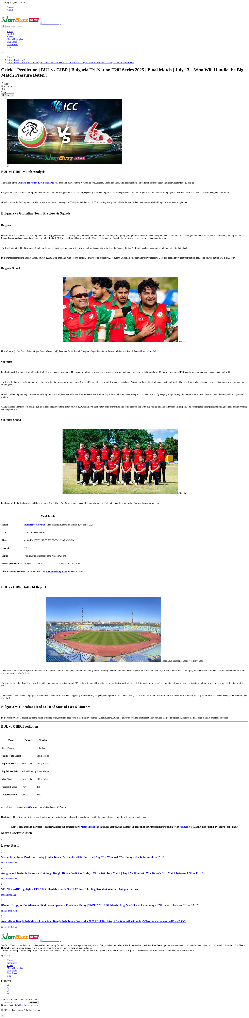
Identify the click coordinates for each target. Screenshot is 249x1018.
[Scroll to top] (3, 1015)
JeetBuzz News (187, 827)
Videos (10, 36)
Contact (10, 7)
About (10, 10)
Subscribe (33, 1002)
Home (10, 31)
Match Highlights (15, 39)
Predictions (12, 34)
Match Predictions (90, 827)
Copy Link (9, 95)
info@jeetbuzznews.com (26, 1005)
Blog (9, 47)
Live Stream (12, 44)
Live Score (12, 42)
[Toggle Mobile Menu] (2, 52)
